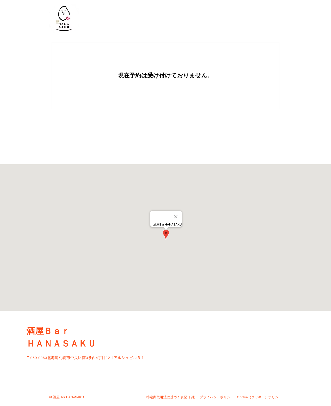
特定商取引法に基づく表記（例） (171, 397)
